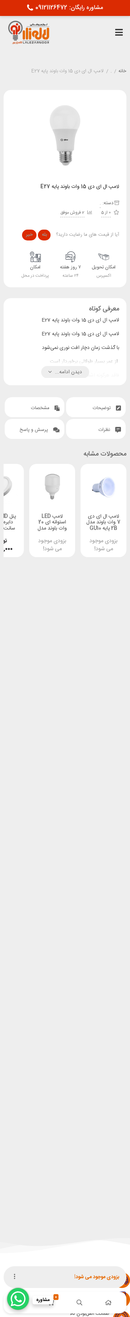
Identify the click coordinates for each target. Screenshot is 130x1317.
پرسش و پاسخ (34, 430)
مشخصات (41, 408)
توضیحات (102, 408)
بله (44, 235)
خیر (29, 235)
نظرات (105, 430)
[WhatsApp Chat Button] (18, 1299)
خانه (122, 71)
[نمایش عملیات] (14, 1277)
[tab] (96, 407)
